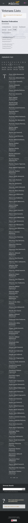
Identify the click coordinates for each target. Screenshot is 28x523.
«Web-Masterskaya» (12, 518)
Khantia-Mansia (6, 39)
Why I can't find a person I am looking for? (16, 500)
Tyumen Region (6, 46)
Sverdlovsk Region (7, 44)
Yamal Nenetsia (6, 48)
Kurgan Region (6, 41)
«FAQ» (17, 506)
